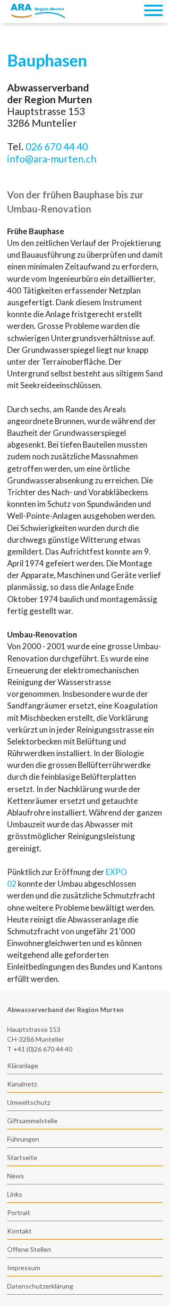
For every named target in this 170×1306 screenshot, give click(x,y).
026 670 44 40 (57, 146)
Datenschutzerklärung (40, 1286)
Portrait (18, 1212)
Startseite (22, 1157)
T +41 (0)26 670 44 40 (39, 1049)
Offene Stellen (29, 1249)
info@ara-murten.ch (51, 158)
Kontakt (19, 1231)
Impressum (23, 1268)
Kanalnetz (22, 1084)
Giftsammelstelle (32, 1121)
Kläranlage (22, 1065)
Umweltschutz (28, 1102)
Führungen (23, 1139)
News (15, 1176)
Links (14, 1194)
